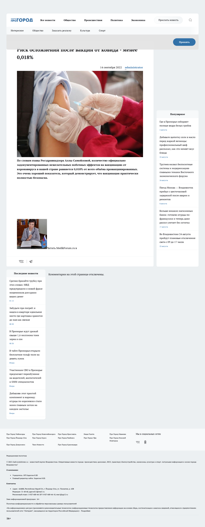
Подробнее (85, 511)
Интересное (17, 30)
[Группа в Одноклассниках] (145, 442)
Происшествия (93, 20)
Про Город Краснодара (67, 444)
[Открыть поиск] (190, 20)
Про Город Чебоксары (15, 434)
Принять (184, 42)
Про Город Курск (39, 438)
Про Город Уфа (90, 438)
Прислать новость (168, 19)
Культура (85, 30)
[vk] (21, 261)
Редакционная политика (16, 456)
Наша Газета (89, 434)
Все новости (47, 20)
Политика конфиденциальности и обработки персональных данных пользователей (41, 504)
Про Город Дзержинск (15, 444)
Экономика (138, 20)
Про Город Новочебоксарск (43, 434)
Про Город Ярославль (67, 434)
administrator (134, 67)
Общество (70, 20)
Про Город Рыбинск (66, 438)
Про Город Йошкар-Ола (16, 438)
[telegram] (32, 261)
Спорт (102, 30)
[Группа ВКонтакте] (138, 442)
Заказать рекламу (61, 30)
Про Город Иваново (118, 434)
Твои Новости (38, 444)
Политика (117, 20)
